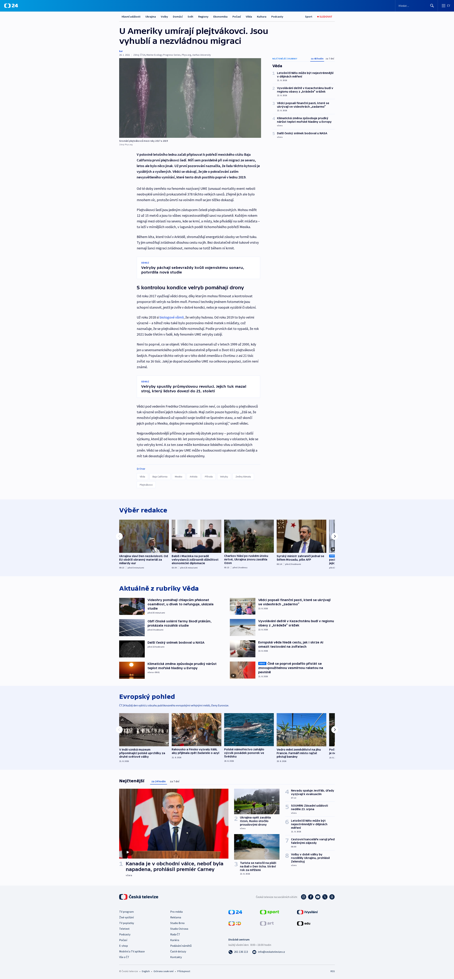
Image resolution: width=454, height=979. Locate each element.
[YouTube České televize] (318, 897)
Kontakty (176, 957)
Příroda (209, 476)
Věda (249, 16)
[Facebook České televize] (311, 897)
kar (121, 51)
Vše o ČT (124, 957)
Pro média (176, 911)
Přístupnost (183, 971)
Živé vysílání (126, 917)
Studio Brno (177, 923)
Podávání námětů (181, 945)
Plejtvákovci (146, 484)
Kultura (261, 16)
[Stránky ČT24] (235, 912)
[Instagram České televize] (303, 897)
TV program (126, 911)
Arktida (193, 476)
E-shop (123, 945)
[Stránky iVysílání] (307, 912)
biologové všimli (171, 317)
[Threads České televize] (332, 897)
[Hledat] (432, 5)
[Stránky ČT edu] (303, 923)
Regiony (203, 16)
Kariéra (174, 940)
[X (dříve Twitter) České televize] (325, 897)
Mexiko (178, 476)
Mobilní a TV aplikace (132, 951)
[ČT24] (11, 6)
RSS (333, 971)
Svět (190, 16)
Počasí (236, 16)
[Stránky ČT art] (267, 923)
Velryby (224, 476)
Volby (164, 16)
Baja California (160, 476)
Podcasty (277, 16)
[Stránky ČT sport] (269, 912)
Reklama (175, 917)
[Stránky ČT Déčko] (234, 923)
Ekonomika (220, 16)
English (146, 971)
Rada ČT (175, 934)
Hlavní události (131, 16)
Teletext (124, 928)
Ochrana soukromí (163, 971)
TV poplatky (126, 923)
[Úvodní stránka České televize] (139, 897)
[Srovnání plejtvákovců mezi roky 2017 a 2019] (190, 98)
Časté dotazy (178, 951)
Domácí (178, 16)
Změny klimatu (243, 476)
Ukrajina (150, 16)
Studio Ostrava (179, 928)
